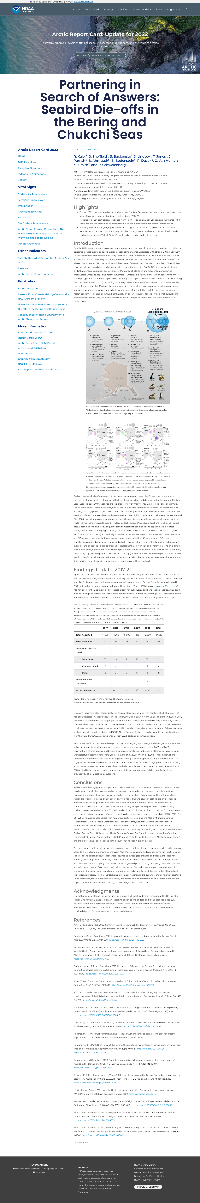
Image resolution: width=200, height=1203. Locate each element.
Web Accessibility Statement (149, 1172)
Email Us (40, 1172)
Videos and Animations (32, 174)
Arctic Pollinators (28, 288)
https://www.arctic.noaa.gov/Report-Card (95, 1082)
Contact (23, 179)
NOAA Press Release (30, 364)
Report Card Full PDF (30, 337)
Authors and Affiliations (32, 348)
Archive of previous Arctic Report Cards (100, 55)
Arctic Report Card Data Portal (36, 343)
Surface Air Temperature (32, 194)
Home (21, 156)
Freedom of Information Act (148, 1168)
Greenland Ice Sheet (30, 211)
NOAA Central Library (145, 1165)
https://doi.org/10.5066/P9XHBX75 (91, 958)
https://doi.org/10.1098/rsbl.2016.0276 (142, 1026)
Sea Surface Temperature (33, 223)
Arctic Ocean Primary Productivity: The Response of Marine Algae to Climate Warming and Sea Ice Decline (41, 233)
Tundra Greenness (29, 243)
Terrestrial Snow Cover (31, 200)
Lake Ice (23, 268)
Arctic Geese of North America (36, 274)
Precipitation (26, 205)
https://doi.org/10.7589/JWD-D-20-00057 (151, 1105)
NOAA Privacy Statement (147, 1180)
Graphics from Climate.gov (34, 359)
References (25, 353)
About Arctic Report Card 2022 (36, 332)
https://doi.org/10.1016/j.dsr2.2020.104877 (94, 1067)
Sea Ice (22, 217)
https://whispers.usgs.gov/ (142, 1094)
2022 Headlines (27, 162)
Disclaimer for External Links (149, 1176)
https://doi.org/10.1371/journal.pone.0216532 (132, 985)
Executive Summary (30, 168)
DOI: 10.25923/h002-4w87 (86, 149)
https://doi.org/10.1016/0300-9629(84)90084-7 (97, 1015)
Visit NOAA (83, 1188)
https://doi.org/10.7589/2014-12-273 (125, 940)
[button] (179, 9)
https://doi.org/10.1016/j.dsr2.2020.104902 (102, 1135)
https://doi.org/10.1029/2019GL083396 (104, 973)
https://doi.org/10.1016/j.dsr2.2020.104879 (94, 1120)
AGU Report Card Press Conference (39, 369)
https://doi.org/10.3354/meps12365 (99, 1000)
